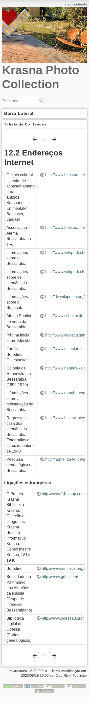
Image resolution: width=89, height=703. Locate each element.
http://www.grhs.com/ (60, 577)
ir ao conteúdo (76, 4)
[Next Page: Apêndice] (54, 141)
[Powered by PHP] (34, 686)
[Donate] (13, 686)
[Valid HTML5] (55, 686)
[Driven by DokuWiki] (44, 691)
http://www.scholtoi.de (64, 316)
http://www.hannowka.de (66, 368)
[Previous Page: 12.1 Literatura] (35, 141)
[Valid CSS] (76, 686)
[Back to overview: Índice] (44, 141)
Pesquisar (41, 100)
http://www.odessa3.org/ (63, 618)
